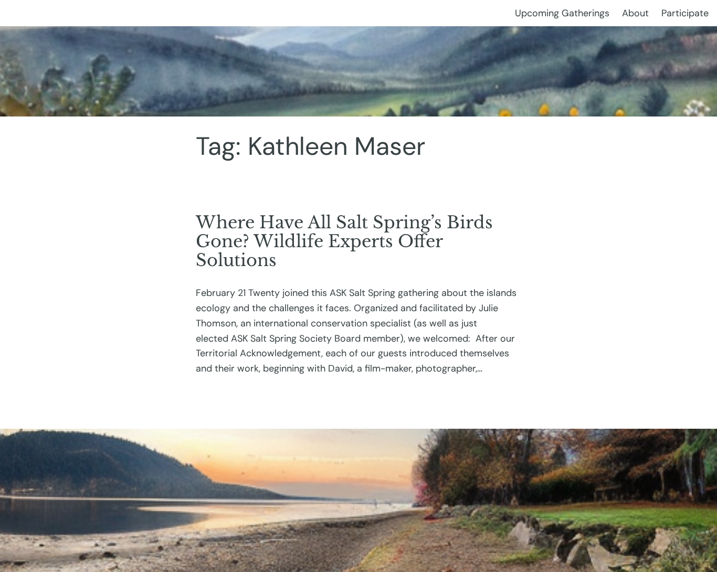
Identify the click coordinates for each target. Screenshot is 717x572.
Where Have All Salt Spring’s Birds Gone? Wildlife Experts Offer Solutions (344, 241)
